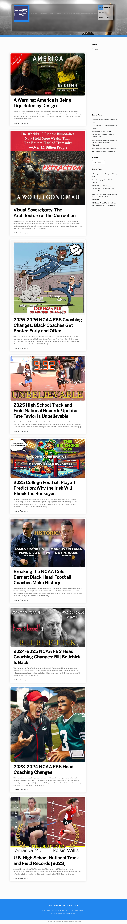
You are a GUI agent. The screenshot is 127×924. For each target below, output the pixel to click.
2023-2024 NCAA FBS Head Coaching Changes (43, 769)
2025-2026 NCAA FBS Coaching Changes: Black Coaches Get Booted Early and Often (47, 325)
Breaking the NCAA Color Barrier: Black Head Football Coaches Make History (42, 577)
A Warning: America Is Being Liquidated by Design (42, 102)
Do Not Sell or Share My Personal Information (56, 921)
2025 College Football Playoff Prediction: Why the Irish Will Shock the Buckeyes (44, 488)
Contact (108, 17)
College (107, 7)
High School (103, 12)
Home (101, 7)
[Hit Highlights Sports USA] (21, 18)
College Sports (64, 910)
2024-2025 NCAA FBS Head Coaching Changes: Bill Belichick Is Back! (47, 657)
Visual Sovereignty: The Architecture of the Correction (44, 212)
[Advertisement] (43, 47)
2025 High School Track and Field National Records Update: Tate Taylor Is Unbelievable (45, 410)
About (101, 17)
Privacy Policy (74, 910)
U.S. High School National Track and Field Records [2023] (46, 860)
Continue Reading (19, 123)
